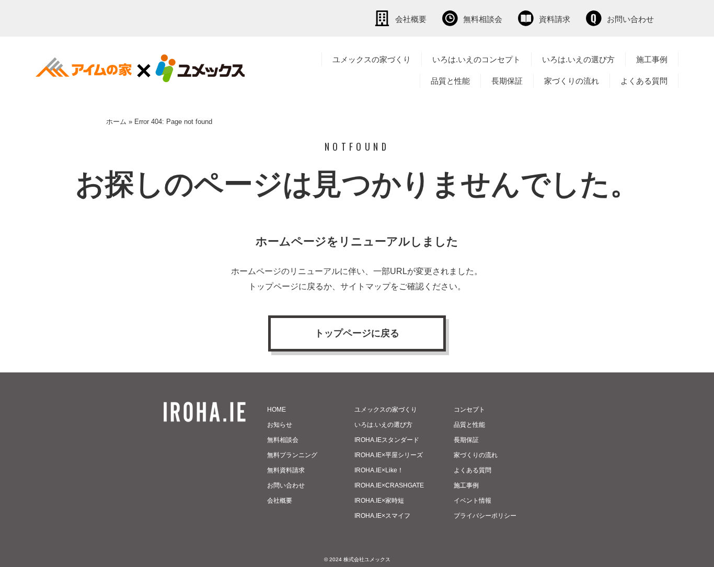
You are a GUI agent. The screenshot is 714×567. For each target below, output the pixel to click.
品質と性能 (450, 80)
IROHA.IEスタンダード (386, 440)
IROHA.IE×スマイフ (382, 515)
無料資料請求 (286, 470)
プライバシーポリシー (485, 515)
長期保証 (507, 80)
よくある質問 (643, 80)
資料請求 (554, 19)
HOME (276, 409)
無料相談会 (482, 19)
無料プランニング (292, 455)
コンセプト (469, 409)
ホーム (116, 122)
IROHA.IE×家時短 (379, 500)
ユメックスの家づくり (371, 59)
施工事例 (651, 59)
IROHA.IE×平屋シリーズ (388, 455)
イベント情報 (472, 500)
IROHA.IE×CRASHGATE (389, 485)
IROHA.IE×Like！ (379, 470)
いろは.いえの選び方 (578, 59)
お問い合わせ (630, 19)
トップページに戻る (357, 333)
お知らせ (279, 424)
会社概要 (411, 19)
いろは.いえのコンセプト (476, 59)
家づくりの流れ (571, 80)
